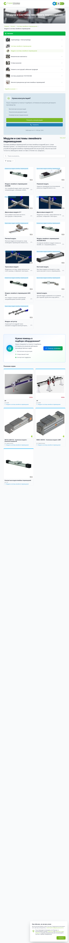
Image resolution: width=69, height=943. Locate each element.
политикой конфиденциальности (55, 928)
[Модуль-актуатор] (19, 316)
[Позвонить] (58, 3)
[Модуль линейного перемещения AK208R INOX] (50, 234)
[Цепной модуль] (50, 288)
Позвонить (36, 125)
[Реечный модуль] (19, 233)
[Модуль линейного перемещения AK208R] (19, 180)
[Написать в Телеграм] (54, 3)
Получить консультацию (34, 120)
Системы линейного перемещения (27, 26)
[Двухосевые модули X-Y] (19, 207)
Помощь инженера (54, 348)
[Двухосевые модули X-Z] (50, 207)
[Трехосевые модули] (19, 262)
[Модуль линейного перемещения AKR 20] (19, 289)
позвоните (50, 931)
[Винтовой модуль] (50, 262)
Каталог (13, 26)
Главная (6, 26)
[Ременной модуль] (50, 179)
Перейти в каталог (10, 89)
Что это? (62, 138)
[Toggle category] (61, 39)
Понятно (61, 938)
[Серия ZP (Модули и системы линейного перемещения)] (50, 387)
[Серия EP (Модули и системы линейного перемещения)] (19, 387)
